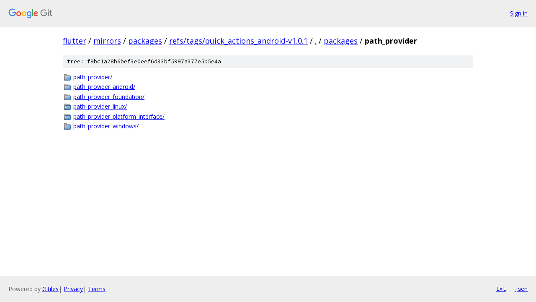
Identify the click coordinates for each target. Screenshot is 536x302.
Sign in (519, 13)
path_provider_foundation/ (108, 97)
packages (145, 41)
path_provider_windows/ (106, 126)
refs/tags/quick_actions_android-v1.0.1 (238, 41)
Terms (97, 289)
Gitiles (50, 289)
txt (501, 288)
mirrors (107, 41)
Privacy (73, 289)
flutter (74, 41)
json (521, 288)
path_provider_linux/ (100, 106)
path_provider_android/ (104, 87)
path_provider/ (92, 77)
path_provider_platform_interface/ (119, 116)
